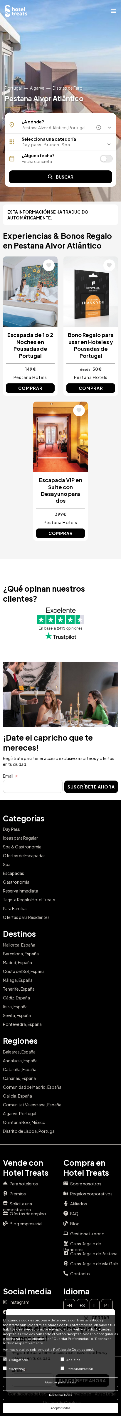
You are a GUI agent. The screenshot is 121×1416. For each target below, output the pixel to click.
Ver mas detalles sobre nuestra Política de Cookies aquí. (48, 1349)
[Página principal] (16, 10)
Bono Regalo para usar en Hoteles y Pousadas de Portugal (91, 345)
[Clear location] (99, 127)
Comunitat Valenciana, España (32, 1104)
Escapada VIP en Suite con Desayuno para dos (60, 490)
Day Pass (11, 829)
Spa (7, 864)
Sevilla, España (17, 1015)
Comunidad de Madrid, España (32, 1087)
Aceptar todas (60, 1408)
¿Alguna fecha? (38, 155)
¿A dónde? (33, 121)
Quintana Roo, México (24, 1122)
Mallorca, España (19, 944)
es (82, 1305)
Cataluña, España (19, 1069)
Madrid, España (17, 962)
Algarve (37, 87)
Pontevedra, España (22, 1024)
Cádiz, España (16, 997)
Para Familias (15, 908)
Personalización (79, 1369)
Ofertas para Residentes (26, 917)
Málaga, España (18, 980)
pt (107, 1305)
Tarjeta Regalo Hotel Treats (29, 899)
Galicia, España (17, 1095)
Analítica (73, 1360)
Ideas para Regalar (20, 837)
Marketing (17, 1369)
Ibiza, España (15, 1006)
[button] (60, 144)
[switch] (106, 158)
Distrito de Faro (68, 87)
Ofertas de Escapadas (24, 855)
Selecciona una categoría (49, 139)
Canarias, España (19, 1078)
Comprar (30, 388)
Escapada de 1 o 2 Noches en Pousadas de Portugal (30, 345)
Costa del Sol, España (24, 971)
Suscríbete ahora (91, 786)
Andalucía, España (20, 1060)
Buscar (64, 176)
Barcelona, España (21, 953)
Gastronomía (16, 882)
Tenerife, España (19, 988)
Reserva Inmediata (20, 890)
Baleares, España (19, 1051)
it (94, 1305)
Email (8, 776)
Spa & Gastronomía (22, 846)
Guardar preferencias (60, 1382)
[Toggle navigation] (113, 10)
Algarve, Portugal (19, 1113)
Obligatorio (18, 1360)
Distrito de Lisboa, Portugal (29, 1131)
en (69, 1305)
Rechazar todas (60, 1395)
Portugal (13, 87)
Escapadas (13, 873)
